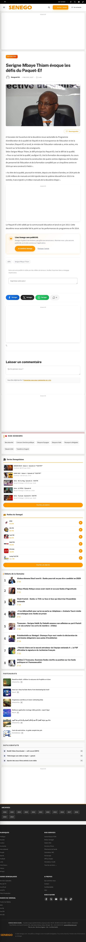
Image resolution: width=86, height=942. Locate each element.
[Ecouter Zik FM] (80, 530)
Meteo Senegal (49, 840)
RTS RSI (2, 915)
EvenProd (3, 887)
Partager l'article (43, 248)
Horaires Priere (49, 846)
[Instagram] (61, 899)
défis (9, 262)
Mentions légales (40, 927)
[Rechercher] (49, 7)
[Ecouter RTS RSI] (80, 551)
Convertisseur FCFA (50, 837)
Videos (2, 868)
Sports (2, 856)
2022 (33, 812)
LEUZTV (2, 890)
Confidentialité (53, 927)
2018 (62, 812)
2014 (12, 817)
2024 (19, 812)
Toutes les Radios (5, 902)
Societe (2, 840)
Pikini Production (5, 893)
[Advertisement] (43, 32)
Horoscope (47, 856)
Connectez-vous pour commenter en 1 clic (37, 380)
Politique (2, 837)
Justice (2, 843)
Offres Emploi (48, 859)
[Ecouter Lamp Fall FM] (80, 558)
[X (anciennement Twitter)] (74, 2)
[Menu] (4, 7)
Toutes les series (43, 505)
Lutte (1, 862)
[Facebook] (70, 2)
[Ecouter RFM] (80, 522)
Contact (46, 884)
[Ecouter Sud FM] (80, 537)
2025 (12, 812)
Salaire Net (47, 843)
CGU (45, 890)
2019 (55, 812)
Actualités (11, 56)
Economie (3, 846)
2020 (47, 812)
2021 (40, 812)
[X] (51, 899)
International (4, 849)
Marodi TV (3, 884)
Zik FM (2, 908)
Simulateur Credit (49, 862)
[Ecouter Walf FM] (80, 544)
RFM (1, 905)
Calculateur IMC (49, 852)
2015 (4, 817)
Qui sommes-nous (50, 881)
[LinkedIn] (66, 899)
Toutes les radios (43, 565)
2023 (26, 812)
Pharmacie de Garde (50, 849)
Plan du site (31, 927)
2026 (4, 812)
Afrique (2, 871)
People (2, 852)
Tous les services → (50, 865)
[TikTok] (83, 2)
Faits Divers (3, 865)
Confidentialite (48, 887)
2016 (76, 812)
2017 (69, 812)
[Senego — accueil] (21, 7)
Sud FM (2, 911)
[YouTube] (78, 2)
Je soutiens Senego (25, 248)
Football (2, 859)
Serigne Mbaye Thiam (22, 262)
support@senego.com (70, 925)
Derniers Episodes (5, 881)
